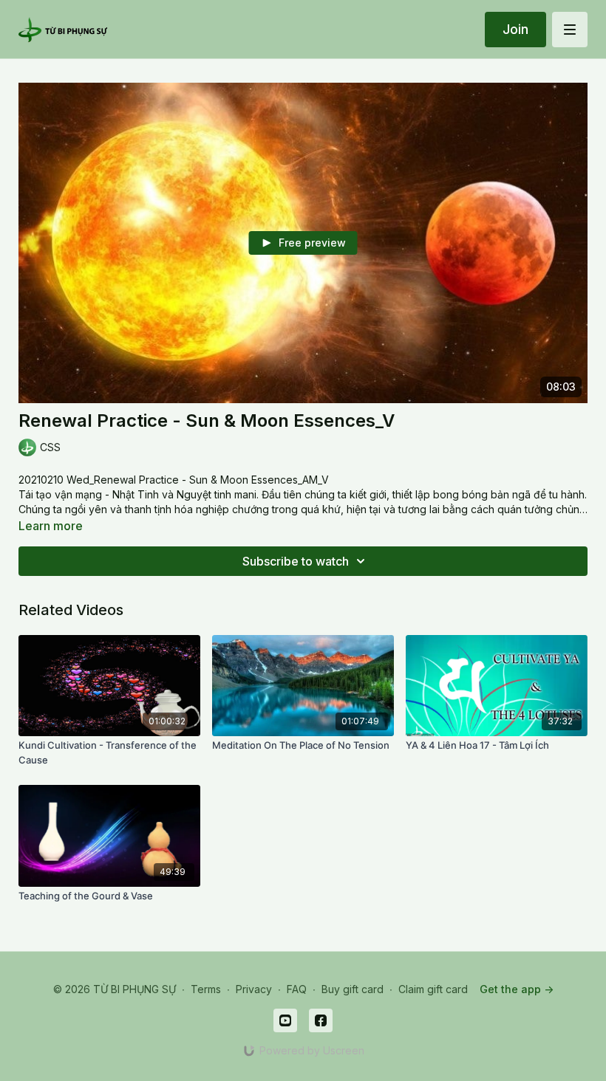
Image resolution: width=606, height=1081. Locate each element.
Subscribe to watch (295, 561)
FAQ (297, 989)
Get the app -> (517, 989)
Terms (206, 989)
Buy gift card (352, 989)
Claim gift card (433, 989)
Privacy (254, 989)
